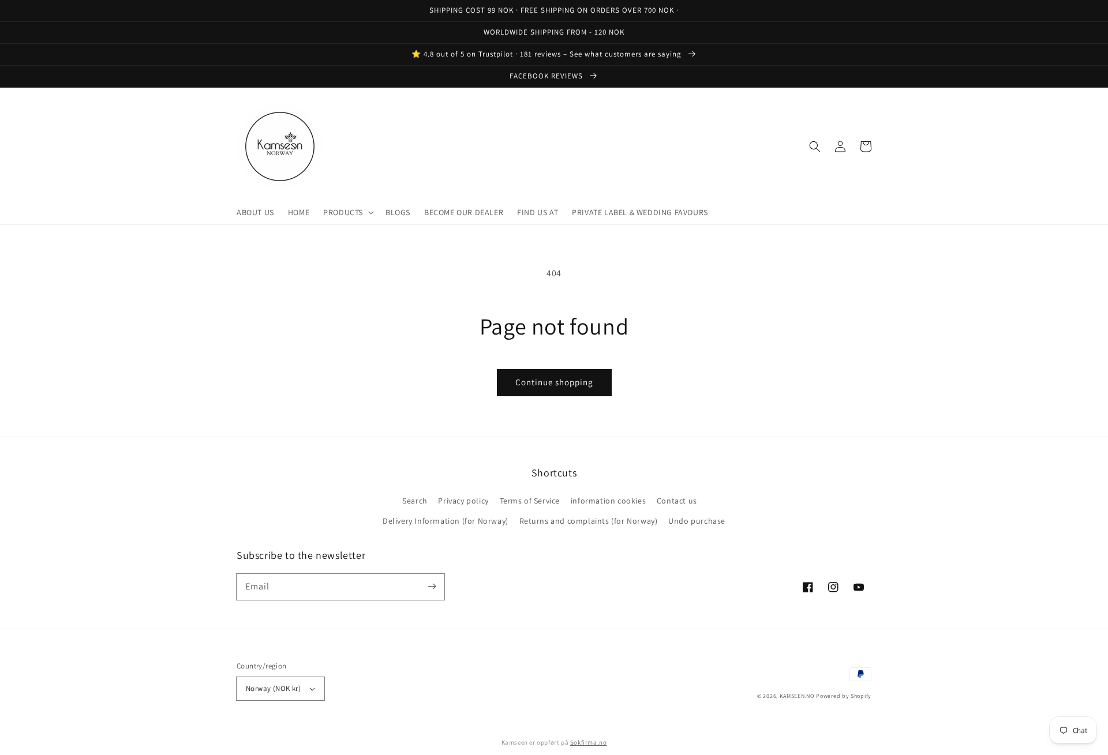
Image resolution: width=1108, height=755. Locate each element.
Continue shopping (554, 382)
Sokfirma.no (588, 742)
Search (415, 500)
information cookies (608, 500)
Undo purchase (696, 521)
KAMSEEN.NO (797, 696)
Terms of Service (530, 500)
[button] (347, 212)
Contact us (677, 500)
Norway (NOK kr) (273, 688)
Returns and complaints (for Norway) (588, 521)
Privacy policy (463, 500)
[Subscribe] (431, 586)
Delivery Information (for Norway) (445, 521)
